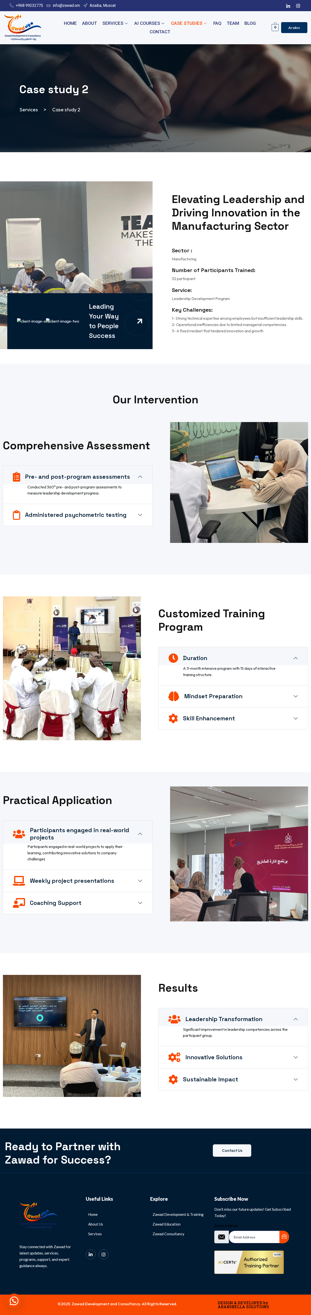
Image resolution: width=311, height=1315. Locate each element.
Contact (160, 32)
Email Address (226, 1225)
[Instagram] (298, 5)
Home (70, 23)
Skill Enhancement (209, 718)
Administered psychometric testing (76, 515)
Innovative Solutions (213, 1057)
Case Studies (186, 23)
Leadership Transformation (223, 1019)
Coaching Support (55, 903)
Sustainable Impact (210, 1079)
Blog (250, 23)
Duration (195, 658)
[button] (14, 1301)
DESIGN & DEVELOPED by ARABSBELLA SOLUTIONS (243, 1304)
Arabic (294, 27)
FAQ (217, 23)
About (89, 23)
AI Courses (147, 23)
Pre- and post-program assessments (77, 476)
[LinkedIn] (288, 5)
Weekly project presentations (72, 880)
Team (233, 23)
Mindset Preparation (213, 696)
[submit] (284, 1237)
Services (112, 23)
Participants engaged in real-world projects (79, 833)
